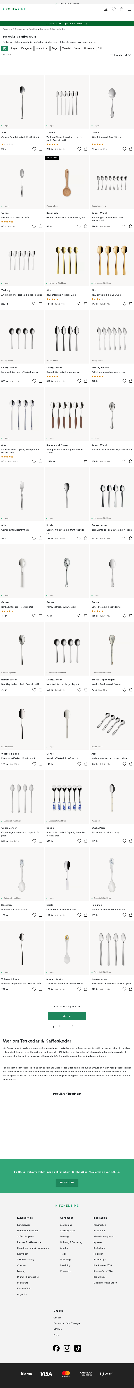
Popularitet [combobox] (120, 54)
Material (66, 48)
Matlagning (66, 1225)
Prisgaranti (22, 1283)
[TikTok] (77, 1348)
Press (56, 1335)
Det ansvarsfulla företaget (67, 1324)
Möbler (64, 1248)
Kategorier (26, 48)
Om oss (57, 1318)
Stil (100, 48)
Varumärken (42, 48)
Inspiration (99, 1231)
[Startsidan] (14, 9)
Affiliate (57, 1329)
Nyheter (97, 1242)
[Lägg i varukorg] (40, 149)
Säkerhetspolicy (25, 1259)
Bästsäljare (99, 1248)
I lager (14, 48)
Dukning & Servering (14, 29)
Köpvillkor (22, 1254)
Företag (21, 1271)
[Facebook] (56, 1348)
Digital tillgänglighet (28, 1277)
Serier (77, 48)
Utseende (89, 48)
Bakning (64, 1236)
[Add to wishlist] (34, 149)
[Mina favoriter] (114, 9)
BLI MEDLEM (67, 1182)
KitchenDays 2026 (103, 1271)
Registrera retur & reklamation (33, 1248)
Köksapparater (67, 1231)
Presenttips (99, 1259)
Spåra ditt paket (25, 1236)
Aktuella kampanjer (103, 1236)
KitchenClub (24, 1288)
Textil (63, 1254)
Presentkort (66, 1271)
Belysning (65, 1259)
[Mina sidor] (106, 9)
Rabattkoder (99, 1277)
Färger (55, 48)
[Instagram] (67, 1348)
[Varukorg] (122, 9)
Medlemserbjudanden (105, 1283)
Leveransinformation (28, 1231)
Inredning (65, 1265)
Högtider (98, 1254)
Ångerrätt (22, 1294)
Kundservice (23, 1225)
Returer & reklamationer (29, 1242)
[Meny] (129, 9)
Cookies (21, 1265)
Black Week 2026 (102, 1265)
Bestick (33, 29)
